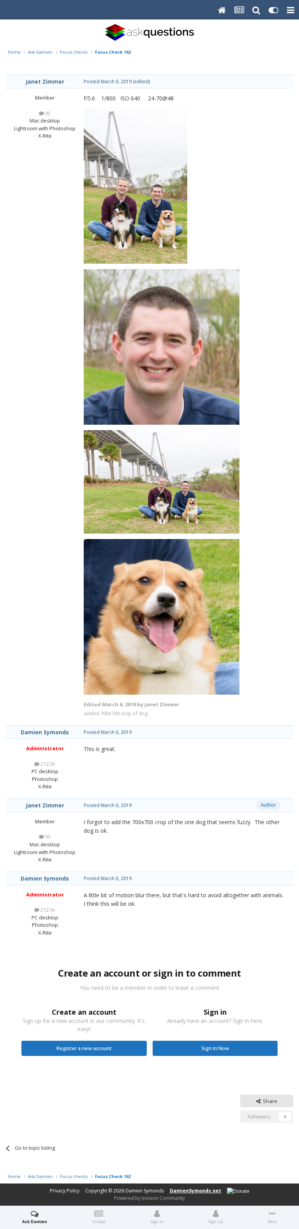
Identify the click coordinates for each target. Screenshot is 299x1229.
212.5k (47, 763)
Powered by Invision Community (149, 1198)
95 (47, 113)
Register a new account (84, 1048)
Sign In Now (215, 1048)
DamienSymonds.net (195, 1190)
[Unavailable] (135, 185)
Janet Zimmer (45, 81)
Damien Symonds (45, 732)
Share (268, 1101)
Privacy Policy (64, 1190)
